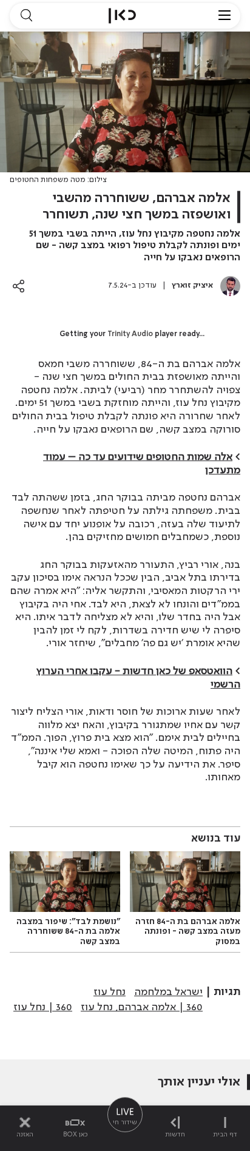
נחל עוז (109, 992)
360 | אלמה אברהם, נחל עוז (142, 1007)
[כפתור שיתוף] (18, 286)
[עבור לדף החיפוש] (26, 15)
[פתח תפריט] (224, 16)
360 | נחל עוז (42, 1007)
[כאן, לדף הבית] (122, 16)
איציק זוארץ (192, 285)
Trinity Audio (130, 334)
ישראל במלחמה (168, 992)
